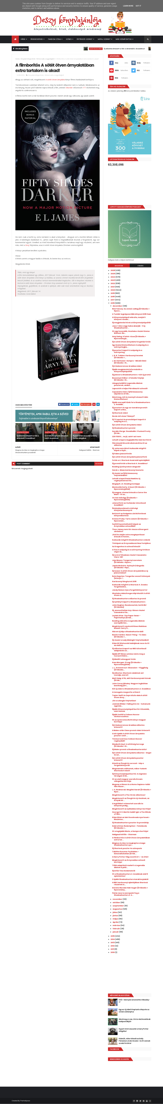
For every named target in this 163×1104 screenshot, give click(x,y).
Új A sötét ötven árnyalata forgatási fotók (131, 342)
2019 (113, 293)
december (118, 306)
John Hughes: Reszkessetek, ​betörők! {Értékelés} (129, 606)
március (117, 925)
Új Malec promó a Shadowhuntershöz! (129, 749)
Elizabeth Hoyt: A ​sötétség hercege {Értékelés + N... (128, 745)
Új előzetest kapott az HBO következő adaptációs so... (129, 649)
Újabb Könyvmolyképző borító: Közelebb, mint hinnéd (131, 710)
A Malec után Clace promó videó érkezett (131, 730)
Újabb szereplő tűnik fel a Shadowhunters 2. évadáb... (131, 403)
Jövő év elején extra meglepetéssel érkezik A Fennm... (128, 535)
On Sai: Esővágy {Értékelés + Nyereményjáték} (124, 499)
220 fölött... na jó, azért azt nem (126, 436)
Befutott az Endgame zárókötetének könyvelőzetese (129, 514)
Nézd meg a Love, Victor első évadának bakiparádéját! (134, 1020)
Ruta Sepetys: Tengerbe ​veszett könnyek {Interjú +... (131, 577)
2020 (113, 290)
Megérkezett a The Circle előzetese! (128, 795)
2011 (112, 949)
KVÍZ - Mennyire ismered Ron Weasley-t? (134, 1001)
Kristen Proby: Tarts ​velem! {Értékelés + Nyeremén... (130, 520)
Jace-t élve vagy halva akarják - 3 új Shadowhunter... (128, 327)
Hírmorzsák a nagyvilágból (45, 59)
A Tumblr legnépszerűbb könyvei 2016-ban (131, 314)
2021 (113, 287)
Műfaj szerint (104, 39)
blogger (98, 464)
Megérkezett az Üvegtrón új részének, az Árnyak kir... (130, 799)
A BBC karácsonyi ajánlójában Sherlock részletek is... (130, 883)
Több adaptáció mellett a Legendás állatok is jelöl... (128, 866)
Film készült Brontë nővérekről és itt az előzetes (129, 444)
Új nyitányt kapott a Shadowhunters (128, 602)
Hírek (23, 39)
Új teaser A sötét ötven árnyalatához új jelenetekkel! (130, 572)
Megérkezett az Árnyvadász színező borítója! (128, 861)
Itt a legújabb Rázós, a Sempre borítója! (130, 831)
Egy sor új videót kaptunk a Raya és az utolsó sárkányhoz (134, 1010)
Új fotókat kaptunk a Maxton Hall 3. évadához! (56, 437)
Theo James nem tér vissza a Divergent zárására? (130, 530)
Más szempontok (124, 39)
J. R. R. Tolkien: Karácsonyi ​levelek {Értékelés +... (127, 356)
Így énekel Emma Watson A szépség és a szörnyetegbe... (130, 346)
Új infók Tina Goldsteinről (123, 871)
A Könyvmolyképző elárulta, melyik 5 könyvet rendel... (128, 318)
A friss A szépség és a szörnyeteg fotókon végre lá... (131, 551)
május (116, 919)
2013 (113, 942)
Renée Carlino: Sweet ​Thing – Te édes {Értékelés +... (129, 636)
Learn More (128, 6)
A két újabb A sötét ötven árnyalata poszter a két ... (128, 734)
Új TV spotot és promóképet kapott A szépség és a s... (129, 420)
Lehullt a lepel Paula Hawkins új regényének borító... (126, 479)
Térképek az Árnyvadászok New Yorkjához (131, 543)
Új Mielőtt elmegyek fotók (124, 659)
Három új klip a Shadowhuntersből (127, 631)
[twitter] (140, 1101)
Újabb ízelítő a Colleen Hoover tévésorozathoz (125, 715)
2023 (113, 280)
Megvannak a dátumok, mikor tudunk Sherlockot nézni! (129, 769)
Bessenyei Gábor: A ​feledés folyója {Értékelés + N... (128, 379)
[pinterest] (143, 1101)
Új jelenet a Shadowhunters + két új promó (131, 375)
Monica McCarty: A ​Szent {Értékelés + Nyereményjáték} (129, 488)
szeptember (118, 906)
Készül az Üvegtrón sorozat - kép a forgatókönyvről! (128, 764)
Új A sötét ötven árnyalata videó (127, 425)
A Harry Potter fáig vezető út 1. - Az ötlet (130, 857)
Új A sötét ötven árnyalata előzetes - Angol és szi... (131, 754)
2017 (113, 300)
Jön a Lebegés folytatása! (124, 700)
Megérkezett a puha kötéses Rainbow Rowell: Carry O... (129, 627)
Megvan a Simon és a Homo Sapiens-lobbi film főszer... (131, 785)
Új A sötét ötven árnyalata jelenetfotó (129, 457)
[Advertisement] (129, 185)
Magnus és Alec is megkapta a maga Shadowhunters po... (128, 844)
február (116, 928)
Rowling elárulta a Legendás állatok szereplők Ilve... (128, 622)
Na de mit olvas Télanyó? (123, 416)
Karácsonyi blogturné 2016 (124, 581)
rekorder (69, 87)
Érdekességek (37, 39)
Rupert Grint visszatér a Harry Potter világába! (85, 437)
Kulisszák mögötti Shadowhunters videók (131, 540)
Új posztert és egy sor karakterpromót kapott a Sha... (129, 408)
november (118, 899)
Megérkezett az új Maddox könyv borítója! (131, 809)
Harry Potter (77, 432)
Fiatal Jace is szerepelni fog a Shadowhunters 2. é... (125, 894)
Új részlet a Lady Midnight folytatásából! (130, 640)
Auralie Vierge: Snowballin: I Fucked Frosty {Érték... (131, 432)
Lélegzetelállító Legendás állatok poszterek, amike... (127, 384)
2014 (113, 939)
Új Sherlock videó (120, 413)
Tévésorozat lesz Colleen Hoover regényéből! (127, 740)
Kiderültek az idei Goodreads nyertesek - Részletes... (131, 818)
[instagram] (137, 1101)
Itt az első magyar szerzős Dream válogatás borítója (127, 780)
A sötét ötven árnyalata (55, 79)
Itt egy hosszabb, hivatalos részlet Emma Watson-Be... (131, 332)
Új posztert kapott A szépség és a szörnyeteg (127, 351)
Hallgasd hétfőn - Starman (124, 834)
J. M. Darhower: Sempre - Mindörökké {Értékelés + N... (129, 362)
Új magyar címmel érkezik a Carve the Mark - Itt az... (129, 493)
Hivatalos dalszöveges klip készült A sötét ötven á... (131, 594)
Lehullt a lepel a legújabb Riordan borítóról (131, 440)
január (116, 932)
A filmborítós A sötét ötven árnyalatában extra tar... (131, 839)
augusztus (118, 909)
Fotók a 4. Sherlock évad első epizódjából (131, 460)
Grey (27, 245)
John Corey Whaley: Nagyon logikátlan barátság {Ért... (130, 684)
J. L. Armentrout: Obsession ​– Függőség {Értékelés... (130, 669)
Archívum (119, 266)
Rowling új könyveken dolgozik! (126, 467)
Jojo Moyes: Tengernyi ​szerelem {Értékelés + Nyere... (127, 561)
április (116, 922)
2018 (113, 296)
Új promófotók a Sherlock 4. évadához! (130, 463)
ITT (84, 87)
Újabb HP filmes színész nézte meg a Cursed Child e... (128, 655)
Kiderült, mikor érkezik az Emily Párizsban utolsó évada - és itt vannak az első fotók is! (134, 1040)
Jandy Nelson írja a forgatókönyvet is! (129, 590)
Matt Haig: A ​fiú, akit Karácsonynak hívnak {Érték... (131, 679)
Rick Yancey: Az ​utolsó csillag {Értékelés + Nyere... (131, 310)
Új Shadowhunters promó (123, 428)
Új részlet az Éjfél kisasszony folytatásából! (125, 474)
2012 (113, 946)
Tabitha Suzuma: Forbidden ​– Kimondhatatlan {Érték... (125, 852)
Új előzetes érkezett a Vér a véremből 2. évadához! (104, 49)
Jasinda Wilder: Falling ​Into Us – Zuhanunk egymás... (131, 705)
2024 (113, 277)
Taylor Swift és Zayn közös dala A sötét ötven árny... (129, 696)
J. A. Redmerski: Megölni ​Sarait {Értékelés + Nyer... (131, 790)
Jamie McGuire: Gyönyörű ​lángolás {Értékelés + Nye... (128, 566)
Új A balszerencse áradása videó (127, 366)
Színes (69, 39)
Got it (138, 6)
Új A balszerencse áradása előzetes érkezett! (128, 726)
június (115, 915)
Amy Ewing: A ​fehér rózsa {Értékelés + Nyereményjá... (129, 337)
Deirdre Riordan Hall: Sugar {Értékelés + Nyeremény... (130, 889)
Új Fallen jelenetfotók (122, 453)
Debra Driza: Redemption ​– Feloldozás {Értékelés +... (129, 827)
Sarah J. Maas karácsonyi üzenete (128, 470)
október (117, 902)
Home (17, 59)
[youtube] (146, 1101)
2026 (113, 270)
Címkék (140, 266)
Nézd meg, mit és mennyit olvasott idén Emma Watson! (130, 398)
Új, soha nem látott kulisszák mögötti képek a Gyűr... (129, 449)
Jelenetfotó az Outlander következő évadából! (129, 504)
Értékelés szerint (85, 39)
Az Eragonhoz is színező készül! (126, 546)
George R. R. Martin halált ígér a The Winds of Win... (131, 813)
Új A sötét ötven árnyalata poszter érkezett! (128, 759)
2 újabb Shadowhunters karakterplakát (130, 879)
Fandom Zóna (54, 39)
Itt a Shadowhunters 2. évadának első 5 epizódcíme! (130, 875)
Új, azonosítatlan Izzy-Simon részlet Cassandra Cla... (128, 611)
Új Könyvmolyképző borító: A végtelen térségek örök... (129, 775)
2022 (113, 283)
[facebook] (134, 1101)
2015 (113, 936)
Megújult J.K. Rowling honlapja (126, 484)
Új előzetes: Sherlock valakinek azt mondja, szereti (128, 674)
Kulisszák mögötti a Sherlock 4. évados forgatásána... (130, 586)
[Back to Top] (150, 1101)
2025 (113, 273)
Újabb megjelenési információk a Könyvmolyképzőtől (127, 370)
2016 (113, 303)
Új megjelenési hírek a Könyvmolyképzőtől (131, 322)
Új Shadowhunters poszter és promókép (130, 822)
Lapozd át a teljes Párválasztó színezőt (130, 388)
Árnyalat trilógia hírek (28, 59)
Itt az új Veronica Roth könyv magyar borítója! (129, 721)
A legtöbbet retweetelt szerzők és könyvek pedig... (127, 804)
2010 (113, 952)
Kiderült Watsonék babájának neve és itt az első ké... (130, 644)
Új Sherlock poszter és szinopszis (127, 848)
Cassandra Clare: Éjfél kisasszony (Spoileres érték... (127, 393)
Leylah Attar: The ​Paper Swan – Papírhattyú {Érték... (126, 616)
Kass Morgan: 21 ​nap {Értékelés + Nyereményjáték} (127, 663)
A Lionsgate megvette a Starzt (126, 692)
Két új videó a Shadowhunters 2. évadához (131, 689)
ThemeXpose (25, 1101)
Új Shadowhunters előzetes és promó (129, 598)
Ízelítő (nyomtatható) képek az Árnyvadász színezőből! (126, 525)
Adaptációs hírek (76, 49)
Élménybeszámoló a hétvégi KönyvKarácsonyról (125, 509)
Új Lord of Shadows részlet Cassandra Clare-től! (129, 556)
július (115, 912)
